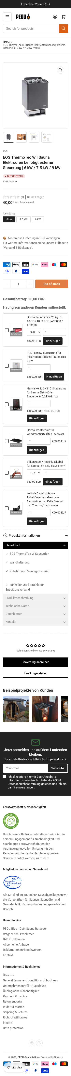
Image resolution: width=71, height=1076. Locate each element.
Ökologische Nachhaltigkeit (21, 991)
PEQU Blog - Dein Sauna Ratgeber (25, 928)
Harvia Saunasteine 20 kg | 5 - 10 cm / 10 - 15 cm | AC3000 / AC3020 (45, 321)
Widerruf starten (13, 1007)
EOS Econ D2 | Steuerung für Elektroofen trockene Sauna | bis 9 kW (46, 356)
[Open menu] (7, 16)
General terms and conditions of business (30, 980)
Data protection (13, 1028)
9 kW (38, 219)
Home (6, 41)
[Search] (63, 28)
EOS (5, 150)
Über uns (9, 975)
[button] (11, 197)
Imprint (7, 1022)
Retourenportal (12, 1001)
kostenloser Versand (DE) (35, 4)
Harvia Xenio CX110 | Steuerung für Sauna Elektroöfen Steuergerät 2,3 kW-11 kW (46, 392)
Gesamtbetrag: (15, 299)
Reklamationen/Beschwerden (22, 950)
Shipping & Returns (15, 1012)
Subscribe (57, 768)
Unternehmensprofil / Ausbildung (24, 986)
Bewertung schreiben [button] (35, 662)
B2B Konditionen (14, 939)
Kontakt (8, 955)
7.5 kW (23, 219)
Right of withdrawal (15, 1017)
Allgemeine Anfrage (16, 944)
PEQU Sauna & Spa (28, 1057)
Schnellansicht (16, 334)
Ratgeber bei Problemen (18, 934)
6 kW (9, 219)
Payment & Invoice (15, 996)
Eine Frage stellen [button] (35, 673)
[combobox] (35, 28)
